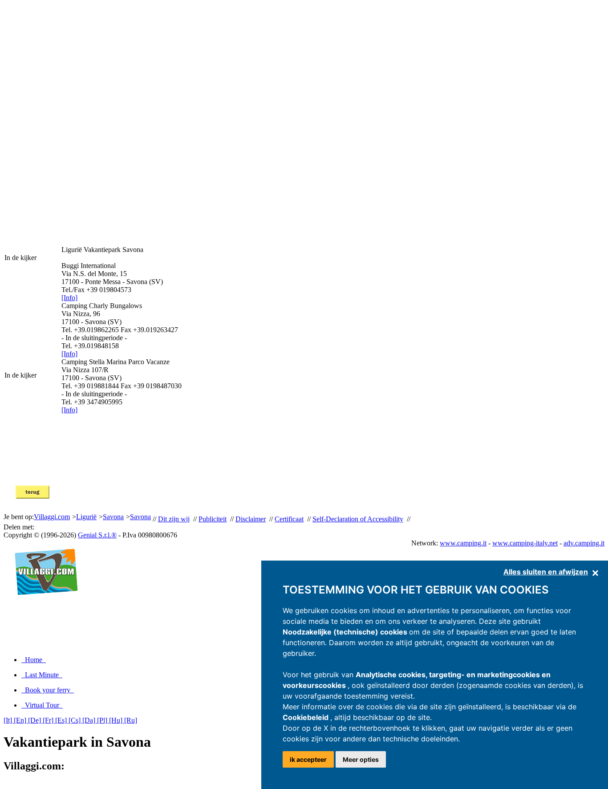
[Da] (89, 720)
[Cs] (75, 720)
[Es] (62, 720)
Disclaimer (250, 519)
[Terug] (32, 496)
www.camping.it (463, 543)
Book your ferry (47, 690)
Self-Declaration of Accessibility (357, 519)
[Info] (69, 297)
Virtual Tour (42, 705)
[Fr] (49, 720)
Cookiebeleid (306, 717)
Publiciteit (213, 519)
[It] (9, 720)
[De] (35, 720)
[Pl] (103, 720)
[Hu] (116, 720)
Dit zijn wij (174, 519)
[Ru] (130, 720)
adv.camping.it (583, 543)
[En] (21, 720)
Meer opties (361, 759)
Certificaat (289, 519)
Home (33, 659)
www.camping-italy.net (525, 543)
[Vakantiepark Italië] (42, 604)
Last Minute (41, 675)
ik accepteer (308, 759)
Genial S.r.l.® (97, 535)
